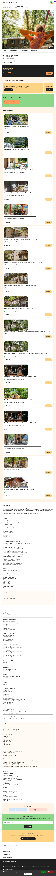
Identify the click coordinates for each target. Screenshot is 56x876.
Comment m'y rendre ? (10, 58)
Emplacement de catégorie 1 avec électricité (16, 126)
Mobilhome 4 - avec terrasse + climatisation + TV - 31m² (19, 399)
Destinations (6, 851)
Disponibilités (13, 50)
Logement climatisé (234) (11, 469)
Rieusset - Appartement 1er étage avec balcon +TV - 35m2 (20, 239)
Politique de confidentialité (38, 866)
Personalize (28, 874)
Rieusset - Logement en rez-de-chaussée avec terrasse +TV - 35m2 (23, 262)
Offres (4, 50)
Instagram (39, 809)
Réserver (49, 73)
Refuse (51, 871)
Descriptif (34, 50)
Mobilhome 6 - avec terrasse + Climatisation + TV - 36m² (20, 423)
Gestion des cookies (8, 869)
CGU (48, 866)
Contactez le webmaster (28, 838)
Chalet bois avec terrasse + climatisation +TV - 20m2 (19, 489)
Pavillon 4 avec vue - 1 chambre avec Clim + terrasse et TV (20, 285)
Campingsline (11, 2)
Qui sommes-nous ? (8, 866)
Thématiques (6, 854)
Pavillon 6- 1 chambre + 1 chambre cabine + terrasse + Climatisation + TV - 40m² (26, 353)
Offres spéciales (7, 857)
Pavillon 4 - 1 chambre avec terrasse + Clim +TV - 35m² (19, 308)
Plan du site (17, 866)
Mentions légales (26, 866)
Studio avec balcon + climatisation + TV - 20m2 (17, 193)
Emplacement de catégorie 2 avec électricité (16, 149)
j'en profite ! (9, 90)
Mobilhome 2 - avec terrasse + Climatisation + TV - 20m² (20, 376)
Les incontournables (8, 849)
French (55, 1)
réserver (48, 132)
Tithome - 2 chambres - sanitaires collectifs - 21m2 (18, 170)
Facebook (19, 809)
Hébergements (24, 50)
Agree (44, 871)
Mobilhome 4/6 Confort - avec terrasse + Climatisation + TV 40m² (22, 446)
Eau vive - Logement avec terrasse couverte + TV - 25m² (20, 216)
